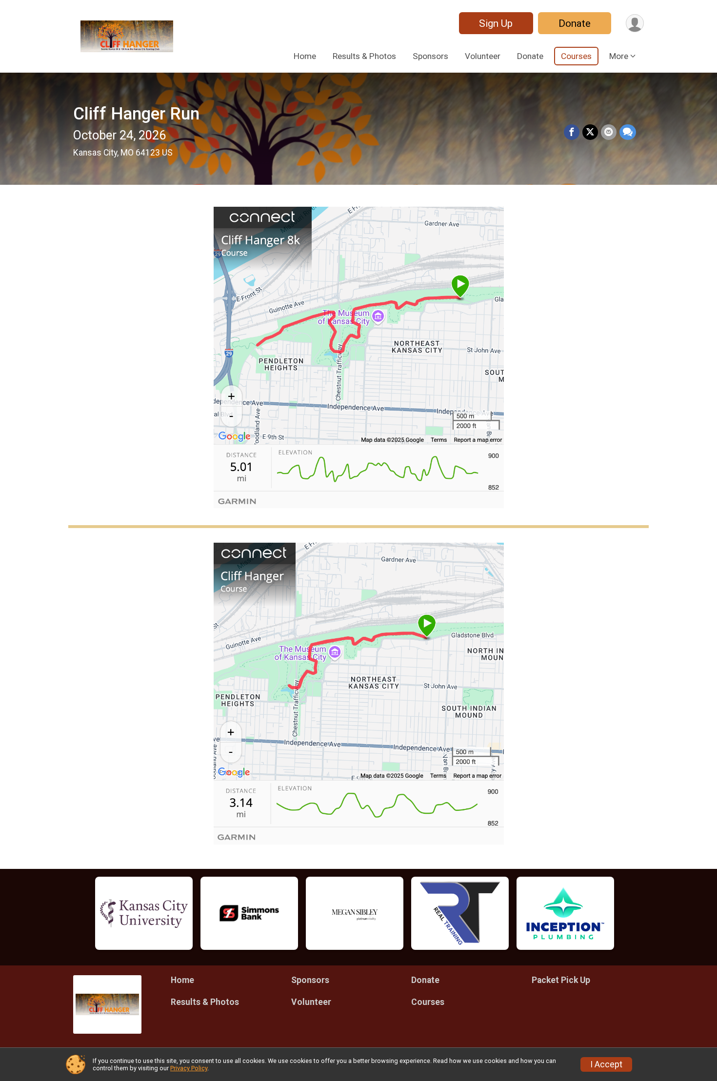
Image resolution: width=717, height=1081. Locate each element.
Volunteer (482, 56)
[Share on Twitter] (590, 132)
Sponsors (430, 56)
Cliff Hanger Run (136, 114)
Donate (574, 23)
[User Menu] (635, 23)
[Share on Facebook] (571, 132)
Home (305, 56)
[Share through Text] (627, 132)
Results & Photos (364, 56)
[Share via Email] (609, 132)
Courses (576, 56)
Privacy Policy (188, 1068)
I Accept (606, 1064)
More (618, 56)
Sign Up (496, 23)
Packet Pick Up (561, 980)
